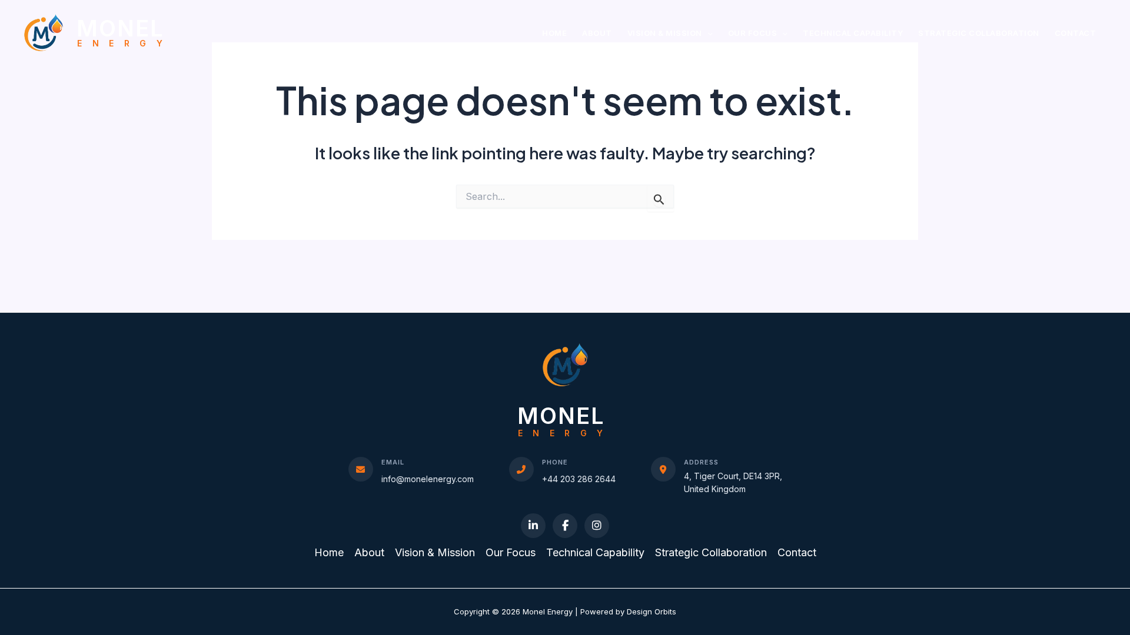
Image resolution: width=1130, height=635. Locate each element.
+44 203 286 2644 (579, 479)
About (597, 33)
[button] (707, 33)
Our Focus (752, 33)
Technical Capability (853, 33)
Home (554, 33)
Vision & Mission (664, 33)
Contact (1075, 33)
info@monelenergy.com (427, 479)
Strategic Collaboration (978, 33)
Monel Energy (124, 32)
